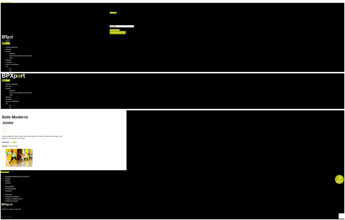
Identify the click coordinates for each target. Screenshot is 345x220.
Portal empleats (10, 188)
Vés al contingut (6, 2)
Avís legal (8, 194)
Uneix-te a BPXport (12, 64)
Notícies (8, 60)
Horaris (8, 51)
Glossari (8, 183)
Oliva (11, 58)
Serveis (7, 178)
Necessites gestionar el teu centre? (17, 176)
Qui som (8, 49)
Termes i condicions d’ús (13, 199)
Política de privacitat (12, 196)
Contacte (9, 62)
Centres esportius (12, 47)
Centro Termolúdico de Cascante (20, 56)
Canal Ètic (8, 191)
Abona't (113, 12)
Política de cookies (11, 201)
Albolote (12, 53)
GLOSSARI (6, 172)
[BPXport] (13, 78)
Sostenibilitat (9, 186)
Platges (7, 181)
